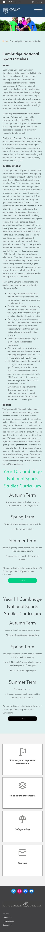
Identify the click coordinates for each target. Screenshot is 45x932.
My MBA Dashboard (12, 2)
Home (5, 41)
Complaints (7, 925)
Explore (36, 2)
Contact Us (7, 917)
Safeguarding (8, 921)
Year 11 (22, 719)
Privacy (5, 914)
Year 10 (22, 580)
